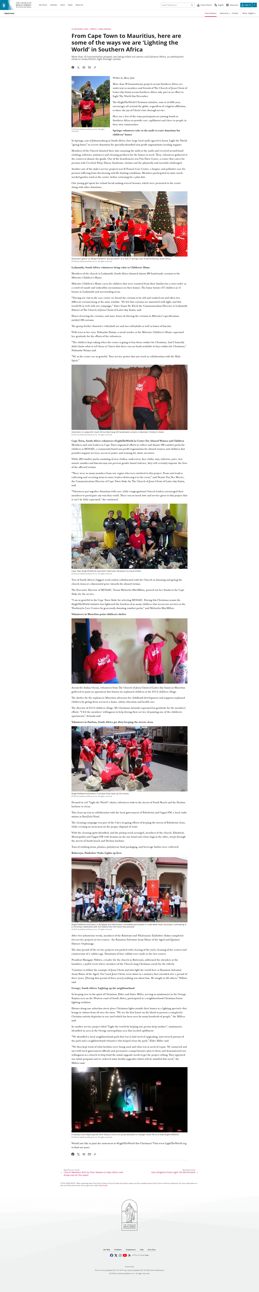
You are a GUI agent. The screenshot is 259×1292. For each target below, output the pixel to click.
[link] (73, 1154)
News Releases (211, 13)
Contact (235, 13)
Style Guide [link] (103, 1185)
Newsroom (9, 13)
